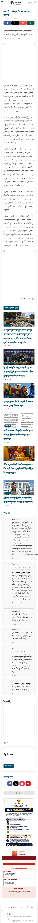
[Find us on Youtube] (28, 783)
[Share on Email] (23, 23)
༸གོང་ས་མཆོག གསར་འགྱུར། (9, 459)
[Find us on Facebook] (9, 783)
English (29, 3)
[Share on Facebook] (7, 23)
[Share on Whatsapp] (30, 23)
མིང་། (6, 743)
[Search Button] (35, 3)
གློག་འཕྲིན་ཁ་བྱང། (9, 754)
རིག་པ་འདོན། (8, 701)
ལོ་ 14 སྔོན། (17, 519)
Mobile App (7, 325)
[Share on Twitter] (15, 23)
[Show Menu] (2, 3)
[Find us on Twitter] (16, 783)
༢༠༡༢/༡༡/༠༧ (15, 18)
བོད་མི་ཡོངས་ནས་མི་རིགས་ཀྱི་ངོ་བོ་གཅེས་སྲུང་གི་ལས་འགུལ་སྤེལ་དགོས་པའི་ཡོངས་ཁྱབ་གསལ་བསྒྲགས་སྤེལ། (18, 434)
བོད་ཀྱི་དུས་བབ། (6, 18)
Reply (15, 558)
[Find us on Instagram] (22, 783)
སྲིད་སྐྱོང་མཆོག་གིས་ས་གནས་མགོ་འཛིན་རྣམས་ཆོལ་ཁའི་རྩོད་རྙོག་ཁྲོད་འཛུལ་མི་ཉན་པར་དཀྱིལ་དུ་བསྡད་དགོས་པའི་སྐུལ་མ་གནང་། (18, 371)
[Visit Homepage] (15, 3)
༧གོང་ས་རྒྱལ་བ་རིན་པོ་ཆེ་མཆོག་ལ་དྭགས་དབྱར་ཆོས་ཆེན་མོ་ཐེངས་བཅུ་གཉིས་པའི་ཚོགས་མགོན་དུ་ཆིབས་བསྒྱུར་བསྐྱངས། (19, 468)
